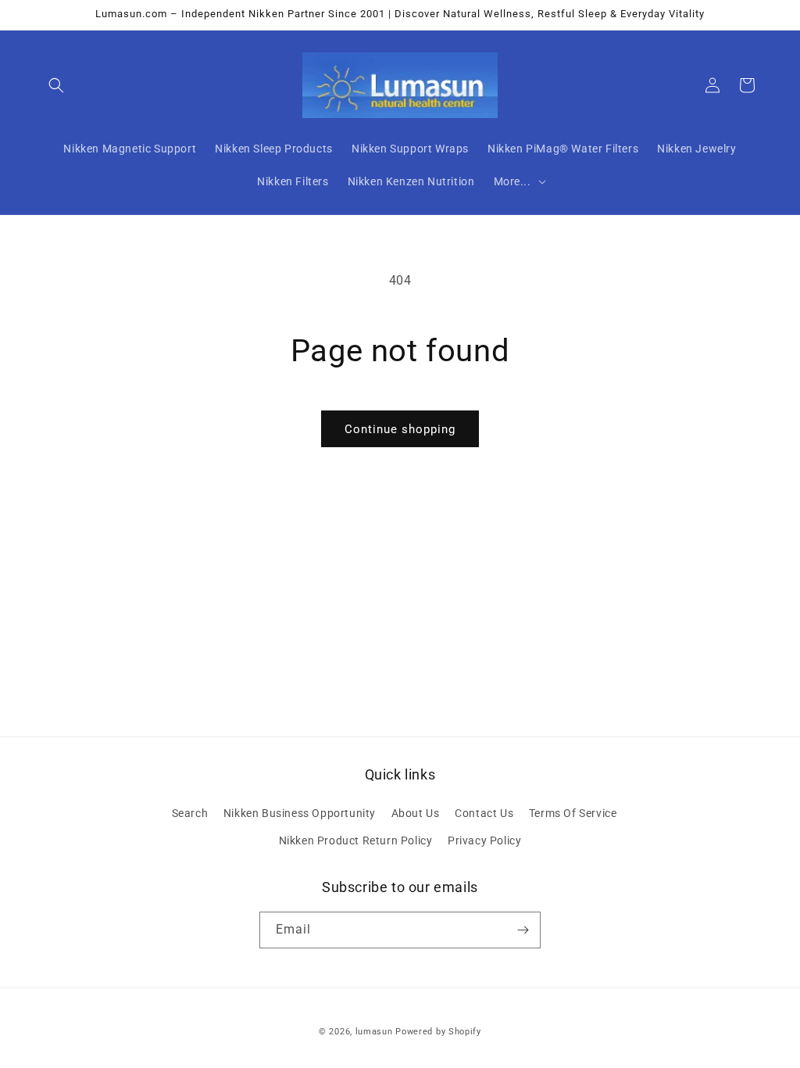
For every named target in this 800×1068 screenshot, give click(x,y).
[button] (56, 85)
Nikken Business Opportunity (299, 813)
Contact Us (484, 813)
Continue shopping (400, 429)
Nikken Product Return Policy (356, 840)
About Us (415, 813)
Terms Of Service (573, 813)
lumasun (374, 1032)
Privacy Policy (484, 840)
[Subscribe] (522, 930)
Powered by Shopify (438, 1032)
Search (190, 813)
